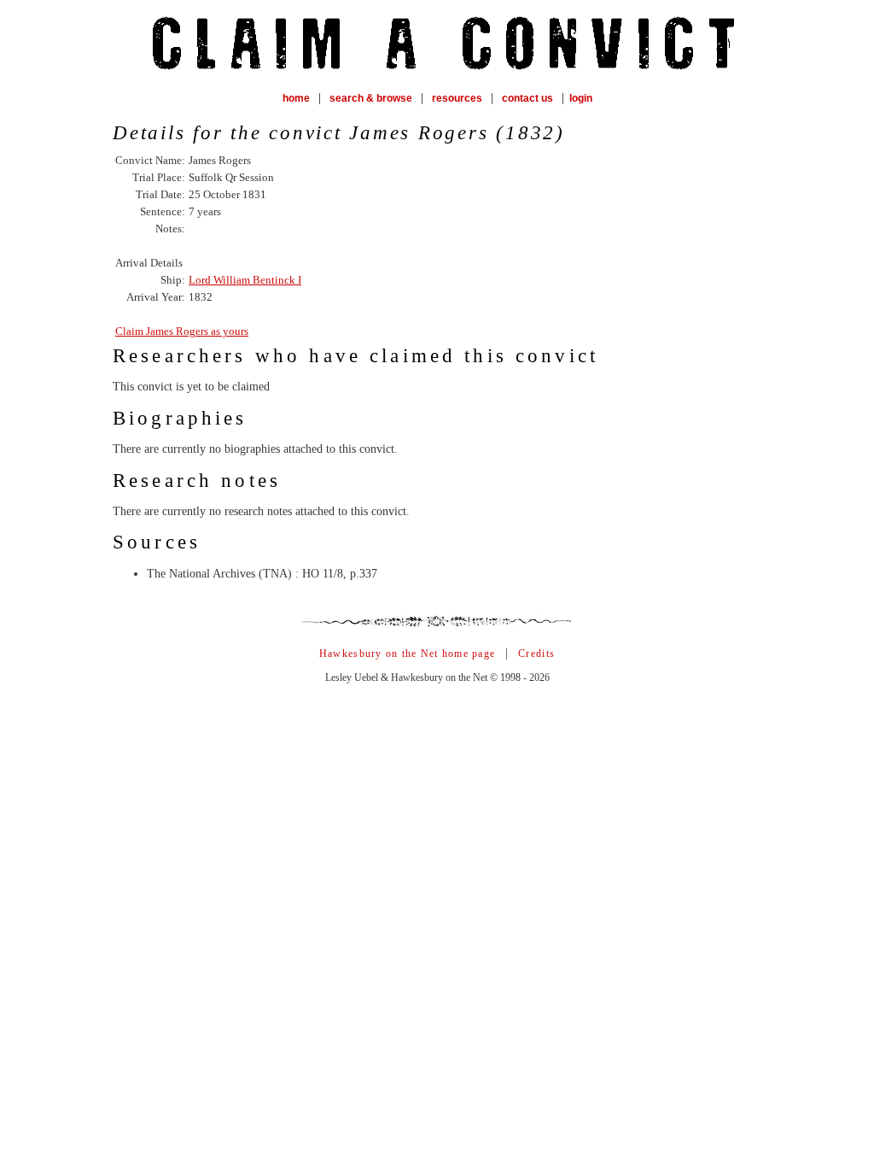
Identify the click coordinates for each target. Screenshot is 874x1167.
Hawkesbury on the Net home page (407, 653)
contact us (527, 98)
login (580, 98)
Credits (536, 653)
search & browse (370, 98)
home (296, 98)
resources (457, 98)
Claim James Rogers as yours (181, 331)
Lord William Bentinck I (245, 279)
